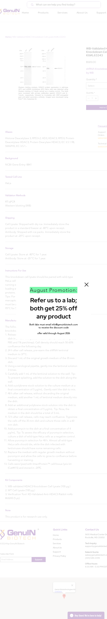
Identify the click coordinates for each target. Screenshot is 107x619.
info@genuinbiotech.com (65, 324)
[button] (86, 285)
